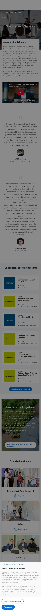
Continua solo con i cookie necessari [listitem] (13, 564)
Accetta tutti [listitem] (8, 607)
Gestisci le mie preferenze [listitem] (12, 601)
